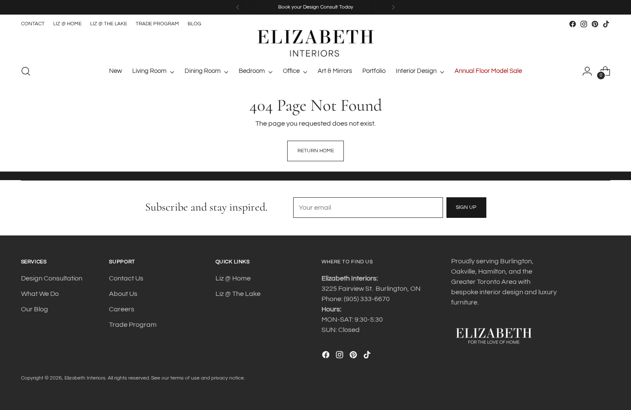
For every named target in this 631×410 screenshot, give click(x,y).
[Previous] (237, 7)
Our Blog (34, 309)
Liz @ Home (233, 278)
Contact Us (126, 278)
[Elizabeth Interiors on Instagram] (584, 24)
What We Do (40, 293)
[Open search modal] (25, 71)
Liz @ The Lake (238, 293)
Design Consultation (51, 278)
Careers (121, 309)
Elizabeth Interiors (85, 378)
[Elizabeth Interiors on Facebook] (572, 24)
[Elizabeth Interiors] (315, 43)
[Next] (393, 7)
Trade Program (133, 324)
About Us (123, 293)
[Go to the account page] (587, 71)
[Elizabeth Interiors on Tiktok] (606, 24)
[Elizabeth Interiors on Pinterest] (595, 24)
